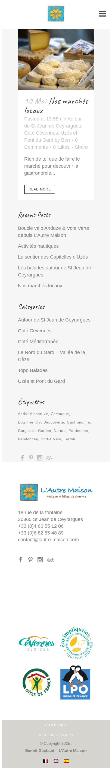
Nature (60, 431)
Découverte (53, 422)
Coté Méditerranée (38, 341)
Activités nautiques (38, 246)
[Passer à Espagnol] (66, 761)
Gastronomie (78, 422)
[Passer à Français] (46, 761)
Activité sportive (33, 414)
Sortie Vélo (51, 439)
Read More (40, 189)
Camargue (60, 414)
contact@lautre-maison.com (48, 539)
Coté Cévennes (41, 133)
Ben (65, 140)
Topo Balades (33, 370)
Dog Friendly (29, 422)
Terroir (70, 439)
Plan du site (56, 725)
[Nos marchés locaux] (56, 59)
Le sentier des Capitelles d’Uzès (53, 257)
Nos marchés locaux (56, 106)
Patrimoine (78, 431)
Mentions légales (56, 735)
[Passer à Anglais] (56, 761)
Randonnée (28, 439)
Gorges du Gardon (34, 431)
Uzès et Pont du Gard (41, 381)
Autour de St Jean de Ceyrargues (54, 320)
